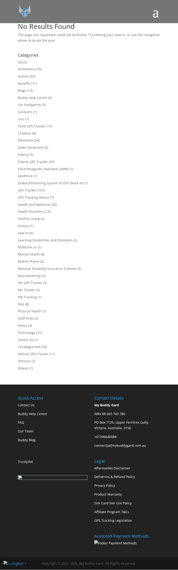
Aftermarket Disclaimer (112, 468)
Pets (21, 304)
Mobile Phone (28, 261)
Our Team (25, 431)
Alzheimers (26, 69)
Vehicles (24, 361)
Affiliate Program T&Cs (111, 512)
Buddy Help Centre (32, 98)
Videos (23, 368)
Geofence (25, 176)
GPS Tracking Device (33, 197)
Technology (26, 332)
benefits (24, 83)
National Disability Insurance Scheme (47, 268)
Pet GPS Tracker (30, 282)
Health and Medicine (34, 204)
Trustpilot (25, 461)
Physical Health (29, 311)
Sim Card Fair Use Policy (113, 503)
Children (24, 133)
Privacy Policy (104, 485)
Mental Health (29, 254)
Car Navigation (29, 104)
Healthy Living (29, 218)
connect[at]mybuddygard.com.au (120, 445)
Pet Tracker (26, 290)
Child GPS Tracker (31, 126)
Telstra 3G (26, 340)
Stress (22, 325)
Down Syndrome (30, 147)
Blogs (22, 90)
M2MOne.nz (27, 247)
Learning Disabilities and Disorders (45, 240)
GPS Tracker (27, 190)
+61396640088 (105, 436)
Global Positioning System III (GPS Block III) (50, 183)
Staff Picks (25, 318)
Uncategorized (29, 347)
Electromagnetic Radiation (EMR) (43, 169)
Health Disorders (31, 211)
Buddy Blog (26, 440)
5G (20, 62)
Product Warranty (108, 494)
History (23, 226)
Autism (23, 76)
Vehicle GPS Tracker (33, 354)
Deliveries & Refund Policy (114, 476)
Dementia (25, 140)
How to (23, 233)
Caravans (25, 112)
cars (21, 119)
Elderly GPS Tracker (33, 162)
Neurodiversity (29, 276)
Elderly (23, 154)
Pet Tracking (27, 297)
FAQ (21, 422)
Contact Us (26, 405)
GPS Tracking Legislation (113, 520)
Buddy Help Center (32, 414)
